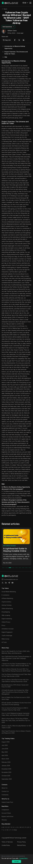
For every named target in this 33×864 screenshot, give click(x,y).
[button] (25, 3)
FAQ (5, 57)
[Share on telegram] (9, 583)
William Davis (12, 30)
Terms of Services (7, 842)
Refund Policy (21, 845)
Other (15, 830)
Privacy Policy (21, 842)
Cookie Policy (6, 845)
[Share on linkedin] (6, 583)
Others (5, 545)
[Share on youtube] (12, 583)
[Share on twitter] (2, 583)
